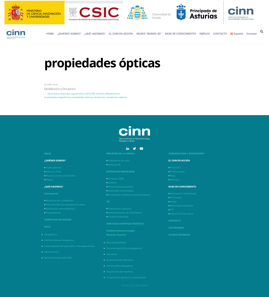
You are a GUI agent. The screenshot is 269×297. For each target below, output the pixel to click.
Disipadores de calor (119, 160)
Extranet (252, 33)
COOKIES (143, 285)
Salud (173, 201)
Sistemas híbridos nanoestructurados (65, 204)
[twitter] (134, 148)
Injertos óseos (51, 251)
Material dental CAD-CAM (58, 257)
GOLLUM (90, 93)
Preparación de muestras (119, 271)
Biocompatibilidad (116, 242)
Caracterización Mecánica (120, 260)
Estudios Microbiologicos (119, 265)
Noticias (174, 179)
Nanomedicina (53, 212)
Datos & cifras (53, 171)
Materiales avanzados (181, 205)
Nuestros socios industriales (61, 175)
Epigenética (50, 234)
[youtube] (141, 148)
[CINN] (16, 40)
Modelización (112, 93)
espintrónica (77, 93)
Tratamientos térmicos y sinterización (126, 277)
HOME (50, 33)
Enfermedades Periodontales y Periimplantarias (69, 246)
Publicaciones (177, 171)
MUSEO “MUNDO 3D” (149, 33)
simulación (99, 97)
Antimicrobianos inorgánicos (59, 240)
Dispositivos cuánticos (119, 208)
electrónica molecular (58, 93)
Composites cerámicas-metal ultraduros (129, 194)
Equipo (49, 179)
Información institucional (183, 193)
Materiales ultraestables (121, 190)
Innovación (111, 254)
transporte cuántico (116, 97)
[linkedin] (128, 148)
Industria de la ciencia (181, 213)
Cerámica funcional (118, 216)
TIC (172, 209)
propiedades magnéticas (57, 97)
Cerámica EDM (116, 178)
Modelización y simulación (59, 200)
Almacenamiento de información (125, 212)
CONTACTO (220, 33)
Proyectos (175, 167)
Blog (172, 175)
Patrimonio (176, 197)
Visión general (53, 167)
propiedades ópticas (82, 97)
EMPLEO (205, 33)
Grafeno (100, 93)
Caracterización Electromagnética (124, 248)
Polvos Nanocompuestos (120, 186)
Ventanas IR (114, 164)
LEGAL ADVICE (129, 285)
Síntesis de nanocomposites (60, 208)
